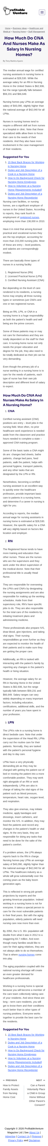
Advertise (10, 1136)
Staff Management (36, 31)
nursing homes (26, 954)
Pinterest (36, 1136)
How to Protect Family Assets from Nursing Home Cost (11, 1088)
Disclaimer (34, 1140)
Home (7, 28)
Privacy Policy (15, 1140)
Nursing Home (19, 31)
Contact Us (23, 1136)
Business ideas (20, 28)
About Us (34, 1132)
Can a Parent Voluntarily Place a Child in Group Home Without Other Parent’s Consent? (36, 1092)
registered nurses (29, 217)
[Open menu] (42, 12)
